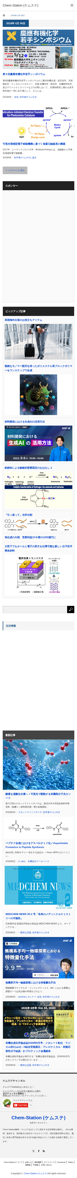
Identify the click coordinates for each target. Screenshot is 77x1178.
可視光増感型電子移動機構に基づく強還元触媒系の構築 (34, 143)
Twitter (70, 1162)
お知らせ (28, 1162)
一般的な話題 (24, 932)
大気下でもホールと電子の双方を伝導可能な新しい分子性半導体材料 (38, 548)
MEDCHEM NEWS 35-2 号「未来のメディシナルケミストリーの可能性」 (38, 916)
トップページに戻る (15, 170)
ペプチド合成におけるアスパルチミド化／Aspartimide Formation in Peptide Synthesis (37, 845)
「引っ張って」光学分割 (18, 514)
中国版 (35, 1165)
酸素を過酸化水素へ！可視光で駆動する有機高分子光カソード (38, 795)
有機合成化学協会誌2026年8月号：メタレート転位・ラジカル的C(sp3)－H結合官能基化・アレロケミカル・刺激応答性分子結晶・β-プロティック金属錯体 (38, 1046)
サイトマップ (49, 1162)
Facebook (61, 1162)
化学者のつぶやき (28, 97)
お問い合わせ (46, 1165)
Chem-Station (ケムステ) (38, 1117)
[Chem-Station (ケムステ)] (20, 5)
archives (22, 997)
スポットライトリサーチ (30, 812)
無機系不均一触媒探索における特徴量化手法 (31, 982)
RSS (44, 1151)
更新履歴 (38, 1162)
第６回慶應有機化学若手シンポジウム (24, 74)
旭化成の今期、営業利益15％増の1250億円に (30, 537)
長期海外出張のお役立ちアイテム (23, 319)
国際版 (28, 1165)
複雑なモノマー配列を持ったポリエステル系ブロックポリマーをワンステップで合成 (38, 368)
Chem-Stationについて (13, 1162)
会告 (16, 97)
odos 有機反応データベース (35, 861)
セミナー (32, 997)
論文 (34, 157)
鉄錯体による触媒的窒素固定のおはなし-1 (28, 467)
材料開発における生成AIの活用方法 (25, 421)
